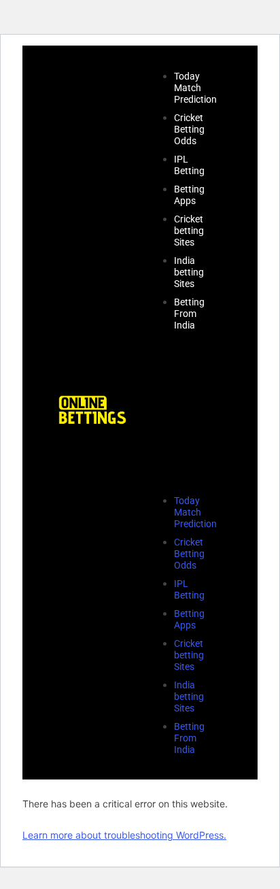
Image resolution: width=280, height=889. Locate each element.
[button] (181, 412)
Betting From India (189, 314)
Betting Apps (189, 195)
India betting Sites (189, 272)
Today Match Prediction (195, 88)
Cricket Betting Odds (189, 129)
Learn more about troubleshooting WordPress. (124, 835)
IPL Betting (189, 165)
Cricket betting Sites (189, 231)
